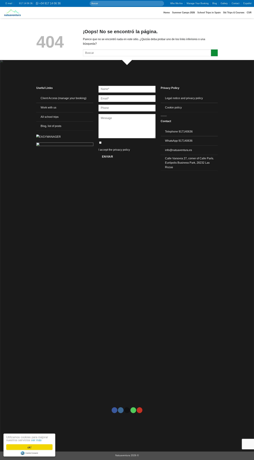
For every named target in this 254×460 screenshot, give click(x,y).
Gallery (224, 3)
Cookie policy (173, 107)
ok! (29, 447)
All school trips (50, 116)
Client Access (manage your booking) (63, 98)
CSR (249, 12)
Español (247, 3)
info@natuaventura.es (178, 150)
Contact (235, 3)
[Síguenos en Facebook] (114, 410)
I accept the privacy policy (114, 149)
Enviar (107, 156)
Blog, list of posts (51, 126)
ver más (36, 440)
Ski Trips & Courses (233, 12)
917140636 (186, 131)
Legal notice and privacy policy (184, 98)
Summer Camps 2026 (183, 12)
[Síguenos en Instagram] (121, 410)
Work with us (48, 107)
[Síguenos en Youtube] (139, 410)
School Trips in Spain (209, 12)
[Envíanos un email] (127, 410)
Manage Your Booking (198, 3)
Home (166, 12)
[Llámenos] (133, 410)
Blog (214, 3)
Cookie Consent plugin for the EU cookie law (29, 453)
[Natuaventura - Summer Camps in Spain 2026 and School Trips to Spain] (12, 13)
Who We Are (176, 3)
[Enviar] (161, 3)
